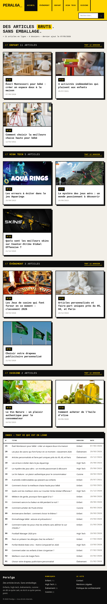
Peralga (11, 5)
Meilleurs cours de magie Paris (25, 556)
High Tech (71, 5)
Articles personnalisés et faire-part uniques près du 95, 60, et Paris (41, 457)
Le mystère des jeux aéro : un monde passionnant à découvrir (39, 468)
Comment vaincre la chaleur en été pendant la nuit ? (35, 502)
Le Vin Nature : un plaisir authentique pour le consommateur (39, 474)
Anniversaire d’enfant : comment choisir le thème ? (34, 513)
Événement (45, 5)
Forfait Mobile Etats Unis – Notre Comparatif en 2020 (35, 544)
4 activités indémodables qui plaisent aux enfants (34, 479)
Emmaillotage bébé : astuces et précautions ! (32, 519)
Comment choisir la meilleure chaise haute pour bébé (36, 485)
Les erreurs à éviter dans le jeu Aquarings (30, 463)
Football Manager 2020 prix (24, 533)
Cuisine (84, 5)
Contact (79, 580)
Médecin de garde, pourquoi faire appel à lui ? (32, 496)
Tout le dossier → (93, 45)
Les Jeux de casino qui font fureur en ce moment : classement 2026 (42, 451)
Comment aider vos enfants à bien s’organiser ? (33, 550)
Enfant (57, 5)
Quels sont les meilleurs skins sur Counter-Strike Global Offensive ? (42, 491)
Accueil (31, 5)
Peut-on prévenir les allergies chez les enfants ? (33, 539)
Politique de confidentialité (88, 588)
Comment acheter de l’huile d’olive (27, 507)
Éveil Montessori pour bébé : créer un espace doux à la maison (40, 446)
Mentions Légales (84, 584)
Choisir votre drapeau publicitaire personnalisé (33, 561)
